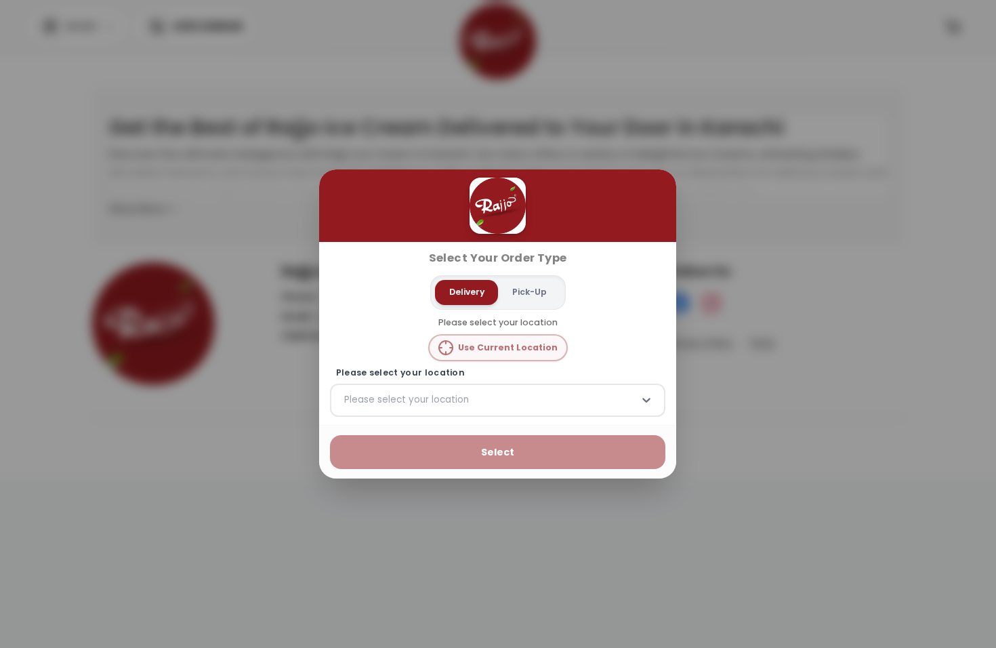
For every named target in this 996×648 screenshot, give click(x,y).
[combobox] (345, 400)
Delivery (466, 292)
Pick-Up (529, 292)
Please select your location (400, 372)
